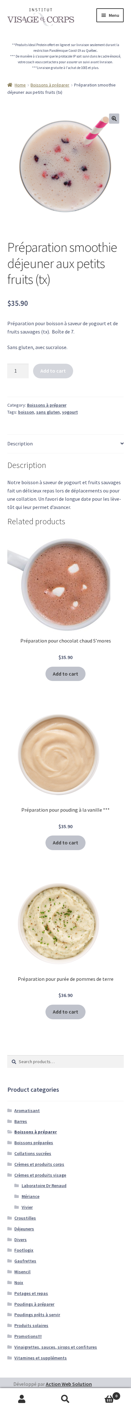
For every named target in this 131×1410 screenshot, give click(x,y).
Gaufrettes (25, 1261)
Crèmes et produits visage (40, 1175)
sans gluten (48, 412)
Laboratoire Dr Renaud (44, 1185)
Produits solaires (31, 1325)
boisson (26, 412)
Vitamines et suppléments (40, 1358)
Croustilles (25, 1218)
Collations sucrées (32, 1153)
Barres (20, 1121)
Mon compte (22, 1399)
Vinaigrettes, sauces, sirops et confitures (55, 1347)
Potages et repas (31, 1293)
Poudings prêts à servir (37, 1314)
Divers (20, 1239)
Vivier (27, 1207)
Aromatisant (27, 1110)
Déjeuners (24, 1229)
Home (20, 85)
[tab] (65, 444)
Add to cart (53, 371)
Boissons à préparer (50, 85)
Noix (18, 1282)
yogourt (70, 412)
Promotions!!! (28, 1336)
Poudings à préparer (34, 1304)
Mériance (30, 1196)
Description (20, 443)
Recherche (65, 1399)
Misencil (22, 1272)
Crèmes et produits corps (39, 1164)
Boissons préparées (33, 1142)
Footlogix (23, 1250)
